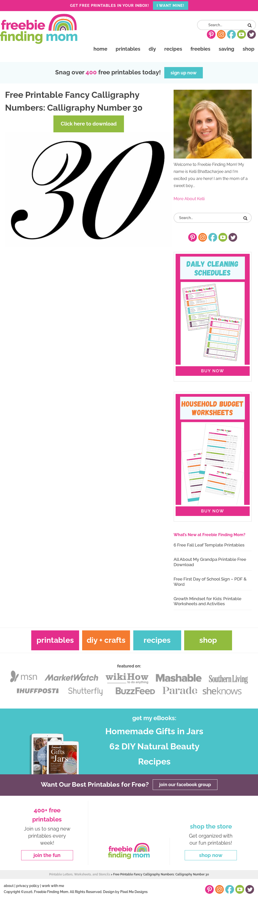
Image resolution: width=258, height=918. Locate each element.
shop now (210, 855)
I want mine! (170, 5)
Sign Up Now (184, 72)
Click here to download (89, 124)
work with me (53, 886)
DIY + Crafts (106, 640)
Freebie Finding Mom (38, 29)
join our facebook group (185, 784)
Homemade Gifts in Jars (154, 731)
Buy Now (212, 371)
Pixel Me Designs (134, 892)
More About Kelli (189, 198)
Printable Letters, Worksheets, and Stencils (79, 874)
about (9, 886)
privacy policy (27, 886)
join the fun (47, 855)
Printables (55, 640)
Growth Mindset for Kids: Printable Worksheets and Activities (207, 601)
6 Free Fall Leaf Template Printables (209, 544)
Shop (208, 640)
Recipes (157, 640)
